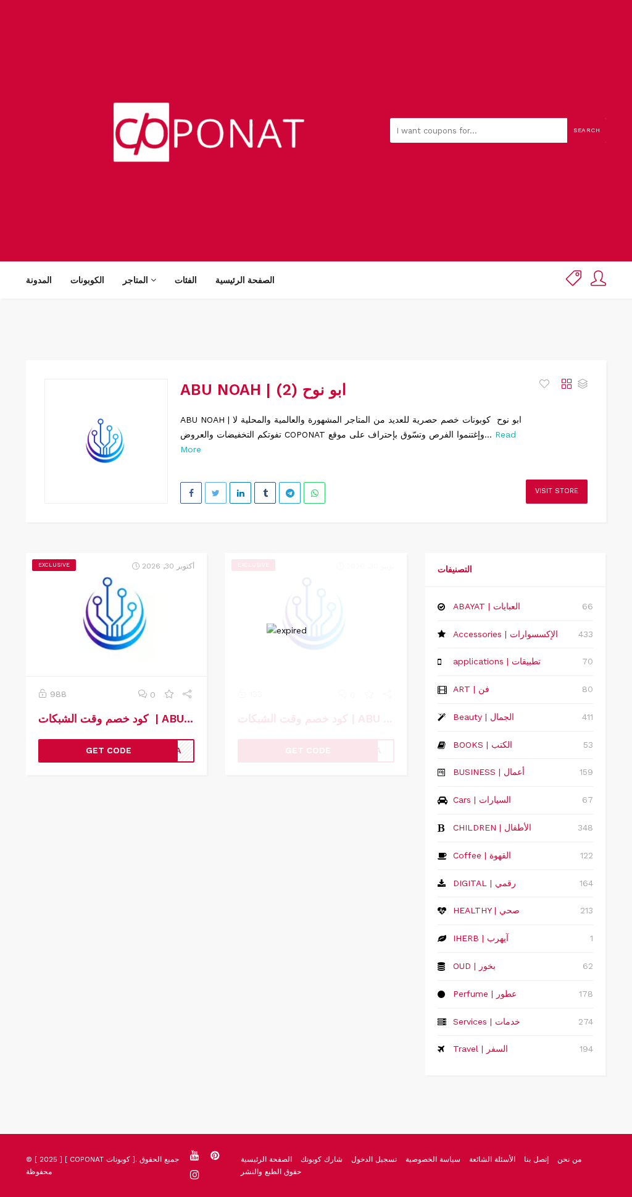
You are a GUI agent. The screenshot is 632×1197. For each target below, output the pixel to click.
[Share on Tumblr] (265, 493)
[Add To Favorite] (545, 385)
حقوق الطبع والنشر (271, 1171)
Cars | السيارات (482, 800)
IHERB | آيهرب (481, 938)
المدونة (39, 280)
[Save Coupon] (169, 695)
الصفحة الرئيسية (245, 280)
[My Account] (598, 280)
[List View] (583, 385)
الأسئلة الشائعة (492, 1159)
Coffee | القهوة (482, 855)
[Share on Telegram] (290, 493)
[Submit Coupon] (573, 280)
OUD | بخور (474, 966)
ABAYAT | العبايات (486, 606)
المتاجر (137, 280)
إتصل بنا (536, 1159)
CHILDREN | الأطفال (492, 827)
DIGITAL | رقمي (484, 883)
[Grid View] (567, 385)
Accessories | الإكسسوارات (505, 634)
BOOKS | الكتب (482, 745)
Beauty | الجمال (483, 717)
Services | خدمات (486, 1021)
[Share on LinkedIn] (240, 493)
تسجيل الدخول (374, 1159)
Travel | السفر (480, 1049)
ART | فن (471, 689)
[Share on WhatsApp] (314, 493)
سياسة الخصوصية (432, 1159)
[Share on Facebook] (191, 493)
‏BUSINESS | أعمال (489, 772)
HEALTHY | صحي (486, 910)
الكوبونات (87, 280)
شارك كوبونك (322, 1159)
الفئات (186, 280)
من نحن (569, 1159)
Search (586, 130)
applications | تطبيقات (497, 661)
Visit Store (556, 491)
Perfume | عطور (485, 994)
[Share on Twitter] (216, 493)
